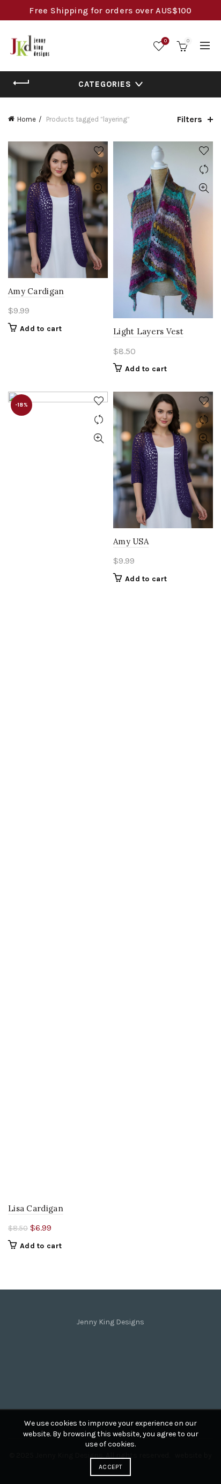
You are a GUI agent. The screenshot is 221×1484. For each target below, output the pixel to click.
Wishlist (165, 41)
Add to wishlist (98, 150)
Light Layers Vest (148, 331)
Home (26, 119)
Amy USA (131, 541)
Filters (189, 119)
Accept (110, 1467)
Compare (98, 169)
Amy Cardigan (36, 291)
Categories (104, 84)
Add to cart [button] (41, 328)
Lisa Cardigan (35, 1208)
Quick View (98, 188)
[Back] (21, 83)
